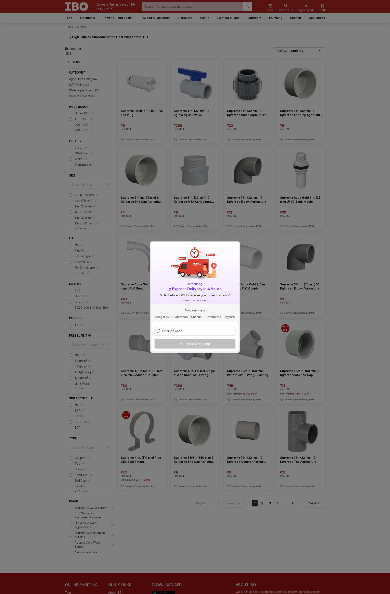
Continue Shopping (195, 343)
